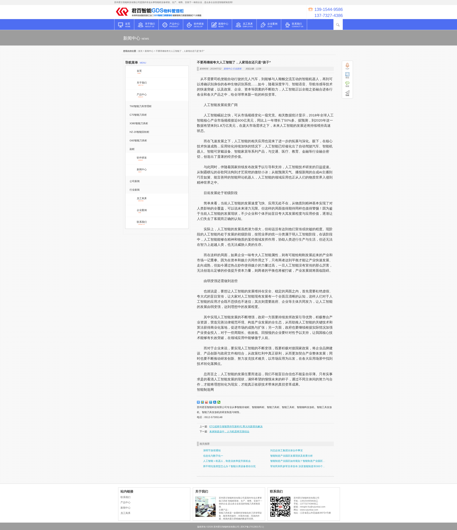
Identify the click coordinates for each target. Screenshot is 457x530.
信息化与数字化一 (213, 455)
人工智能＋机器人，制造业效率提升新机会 (227, 460)
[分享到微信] (218, 402)
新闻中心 (149, 51)
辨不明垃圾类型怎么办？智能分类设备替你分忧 (229, 466)
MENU (135, 62)
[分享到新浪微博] (206, 402)
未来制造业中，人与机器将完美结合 (229, 431)
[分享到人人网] (214, 402)
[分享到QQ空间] (202, 402)
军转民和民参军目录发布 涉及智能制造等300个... (297, 466)
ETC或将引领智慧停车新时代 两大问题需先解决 (236, 426)
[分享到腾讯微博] (210, 402)
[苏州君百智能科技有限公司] (122, 17)
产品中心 (125, 502)
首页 (140, 51)
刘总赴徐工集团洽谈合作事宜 (286, 450)
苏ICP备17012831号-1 (252, 527)
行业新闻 (237, 68)
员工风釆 (125, 513)
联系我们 (125, 497)
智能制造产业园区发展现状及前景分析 (291, 455)
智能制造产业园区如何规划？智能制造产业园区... (297, 460)
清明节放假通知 (212, 450)
